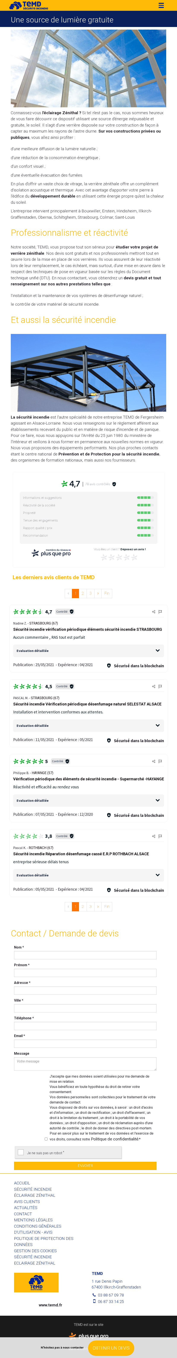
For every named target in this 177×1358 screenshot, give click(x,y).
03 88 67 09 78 (110, 1295)
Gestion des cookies (35, 1250)
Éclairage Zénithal (34, 1195)
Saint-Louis (125, 217)
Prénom (22, 965)
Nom (19, 947)
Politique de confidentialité (114, 1139)
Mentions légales (33, 1219)
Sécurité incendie (33, 1189)
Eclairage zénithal (34, 1263)
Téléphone (24, 1018)
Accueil (22, 1183)
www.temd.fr (50, 1305)
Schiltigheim (65, 217)
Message (21, 1053)
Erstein (108, 211)
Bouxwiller (91, 211)
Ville (18, 1000)
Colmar (106, 217)
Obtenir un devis (111, 1348)
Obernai (45, 217)
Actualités (25, 1207)
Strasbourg (88, 217)
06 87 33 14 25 (110, 1301)
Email (19, 1036)
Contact (23, 1213)
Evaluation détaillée (33, 650)
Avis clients (27, 1201)
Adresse (22, 983)
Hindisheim (127, 211)
